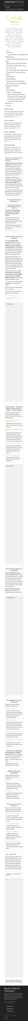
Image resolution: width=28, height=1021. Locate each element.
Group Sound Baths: (11, 720)
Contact (8, 106)
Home (7, 50)
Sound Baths (11, 79)
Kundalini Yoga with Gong (15, 66)
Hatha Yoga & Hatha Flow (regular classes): (12, 421)
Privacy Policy (6, 1017)
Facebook (10, 1006)
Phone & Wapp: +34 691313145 (14, 9)
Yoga (7, 61)
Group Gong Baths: (11, 708)
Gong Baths (10, 77)
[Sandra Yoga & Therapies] (14, 19)
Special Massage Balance (15, 95)
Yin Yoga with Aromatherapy (15, 70)
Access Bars (10, 90)
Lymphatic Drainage (14, 101)
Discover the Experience (13, 230)
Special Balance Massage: (12, 813)
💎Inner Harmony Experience (15, 59)
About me (9, 103)
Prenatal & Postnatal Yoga (15, 72)
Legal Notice (6, 1016)
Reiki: (7, 781)
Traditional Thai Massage (15, 97)
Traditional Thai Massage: (12, 823)
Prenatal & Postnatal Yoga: (12, 455)
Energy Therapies (11, 86)
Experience (9, 57)
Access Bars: (9, 791)
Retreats (9, 52)
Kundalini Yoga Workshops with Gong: (14, 430)
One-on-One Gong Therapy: (13, 731)
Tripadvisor (10, 1011)
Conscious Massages (13, 92)
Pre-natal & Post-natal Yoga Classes (13, 298)
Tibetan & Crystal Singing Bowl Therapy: (14, 740)
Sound (7, 75)
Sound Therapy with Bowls (15, 83)
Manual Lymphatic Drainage (13, 841)
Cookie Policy (6, 1018)
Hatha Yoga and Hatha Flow (15, 63)
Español (7, 7)
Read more (17, 116)
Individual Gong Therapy (15, 81)
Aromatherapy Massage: (12, 831)
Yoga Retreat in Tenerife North (15, 55)
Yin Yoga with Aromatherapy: (13, 443)
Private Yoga (11, 68)
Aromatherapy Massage (15, 99)
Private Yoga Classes (11, 295)
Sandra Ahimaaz (14, 1015)
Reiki (8, 88)
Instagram (10, 1009)
